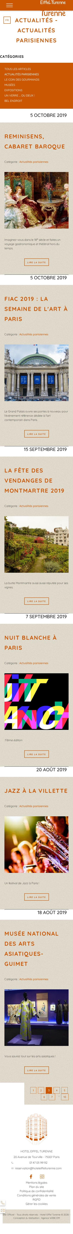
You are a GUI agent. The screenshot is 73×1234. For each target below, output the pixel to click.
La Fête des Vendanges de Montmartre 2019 (34, 480)
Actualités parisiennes (21, 74)
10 (64, 1097)
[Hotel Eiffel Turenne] (52, 2)
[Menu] (9, 5)
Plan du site (36, 1187)
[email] (2, 1210)
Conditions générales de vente (36, 1195)
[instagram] (42, 1177)
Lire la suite (36, 262)
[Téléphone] (2, 1203)
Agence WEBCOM (50, 1218)
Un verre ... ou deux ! (19, 95)
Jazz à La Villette (36, 790)
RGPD (36, 1199)
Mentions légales (36, 1182)
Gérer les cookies (36, 1204)
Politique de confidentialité (37, 1191)
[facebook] (31, 1177)
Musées (9, 85)
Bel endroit (13, 101)
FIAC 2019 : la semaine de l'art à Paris (36, 308)
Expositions (13, 90)
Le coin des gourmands (21, 79)
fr (7, 20)
